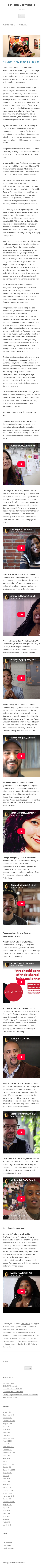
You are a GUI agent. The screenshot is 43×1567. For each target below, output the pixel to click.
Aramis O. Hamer (28, 1326)
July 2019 (6, 1426)
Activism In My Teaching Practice (21, 61)
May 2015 (6, 1513)
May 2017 (6, 1455)
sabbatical (22, 1338)
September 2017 (9, 1452)
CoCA (31, 1329)
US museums (32, 1341)
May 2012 (6, 1519)
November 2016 (8, 1464)
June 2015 (6, 1510)
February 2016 (8, 1490)
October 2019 (7, 1418)
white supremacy (9, 1344)
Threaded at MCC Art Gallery (13, 1392)
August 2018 (7, 1441)
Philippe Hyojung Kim (10, 1338)
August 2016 (7, 1473)
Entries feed (7, 1542)
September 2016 (9, 1470)
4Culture (6, 1326)
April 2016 (6, 1484)
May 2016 (6, 1481)
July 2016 (6, 1476)
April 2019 (6, 1435)
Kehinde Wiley (27, 1335)
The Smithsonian (9, 1341)
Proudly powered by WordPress (14, 1563)
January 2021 (7, 1412)
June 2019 (6, 1429)
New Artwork (25, 1324)
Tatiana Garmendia (21, 5)
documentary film (9, 1332)
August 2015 (7, 1505)
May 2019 (6, 1432)
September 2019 (9, 1421)
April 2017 (6, 1458)
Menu (21, 16)
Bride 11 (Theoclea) (10, 1386)
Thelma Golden (21, 1341)
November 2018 (8, 1438)
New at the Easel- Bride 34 (12, 1389)
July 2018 (6, 1444)
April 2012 (6, 1522)
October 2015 (7, 1499)
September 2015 (9, 1502)
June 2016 (6, 1478)
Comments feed (8, 1545)
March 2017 (7, 1461)
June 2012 (6, 1516)
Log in (5, 1539)
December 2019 (8, 1415)
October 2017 (7, 1450)
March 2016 (7, 1487)
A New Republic (15, 1326)
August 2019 (7, 1423)
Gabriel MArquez (22, 1332)
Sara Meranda (32, 1338)
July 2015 (6, 1507)
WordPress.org (8, 1548)
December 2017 (8, 1447)
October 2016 (7, 1467)
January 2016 (7, 1493)
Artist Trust (15, 1329)
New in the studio (9, 1383)
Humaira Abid (16, 1335)
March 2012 (7, 1525)
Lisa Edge (36, 1335)
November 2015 (8, 1496)
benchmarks (23, 1329)
